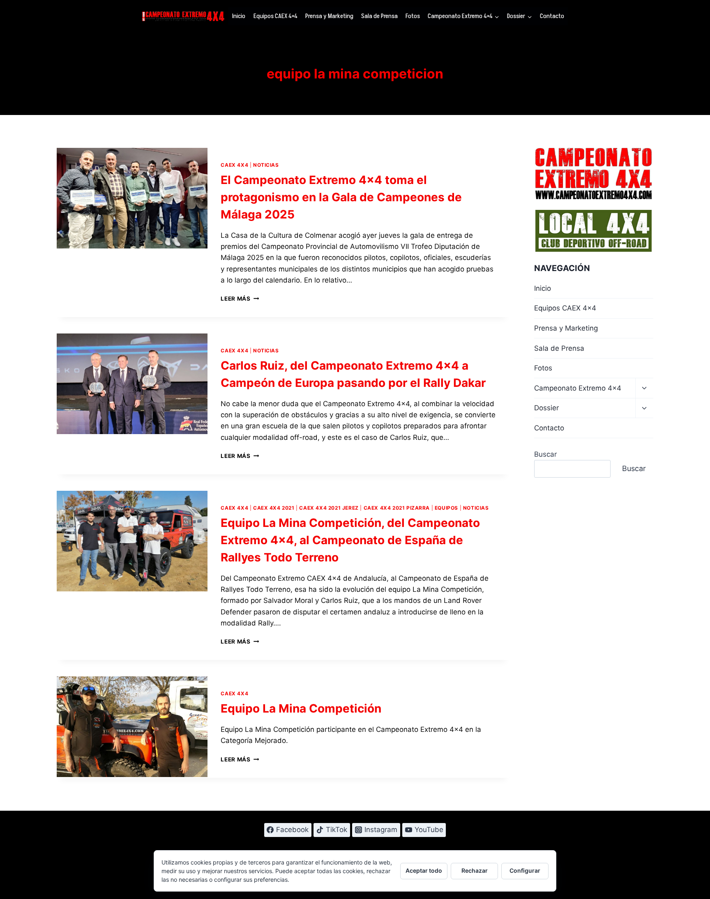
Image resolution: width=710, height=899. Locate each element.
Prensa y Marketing (329, 16)
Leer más (240, 298)
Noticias (266, 165)
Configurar (524, 870)
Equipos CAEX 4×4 (275, 16)
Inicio (238, 16)
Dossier (546, 408)
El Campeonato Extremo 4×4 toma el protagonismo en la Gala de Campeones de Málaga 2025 (341, 197)
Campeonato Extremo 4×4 (577, 388)
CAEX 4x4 (234, 165)
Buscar (545, 454)
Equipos (446, 508)
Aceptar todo (424, 870)
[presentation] (132, 198)
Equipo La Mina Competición (301, 708)
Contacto (552, 16)
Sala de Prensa (379, 16)
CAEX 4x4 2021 (274, 508)
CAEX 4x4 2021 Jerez (328, 508)
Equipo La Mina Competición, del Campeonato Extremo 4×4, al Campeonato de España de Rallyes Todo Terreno (350, 540)
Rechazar (474, 870)
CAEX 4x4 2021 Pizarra (397, 508)
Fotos (413, 16)
